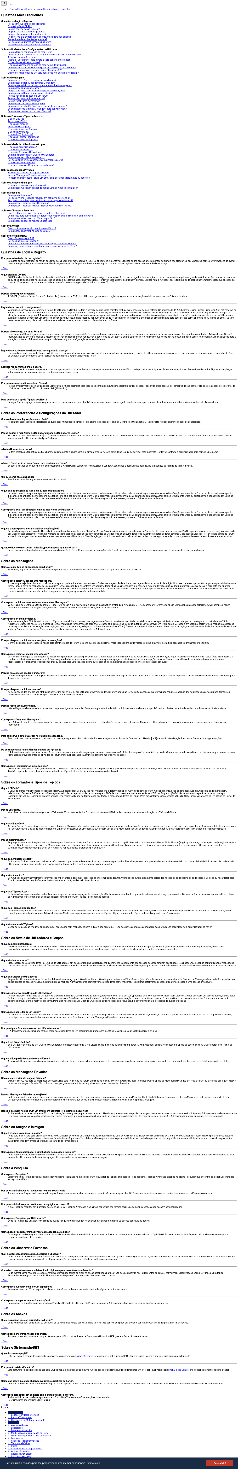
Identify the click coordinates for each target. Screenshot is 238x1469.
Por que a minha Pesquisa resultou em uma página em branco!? (40, 200)
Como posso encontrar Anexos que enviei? (29, 231)
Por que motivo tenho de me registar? (27, 24)
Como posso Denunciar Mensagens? (26, 103)
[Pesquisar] (4, 3)
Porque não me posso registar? (24, 29)
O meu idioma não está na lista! (24, 62)
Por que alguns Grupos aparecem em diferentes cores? (36, 160)
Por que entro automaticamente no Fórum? (30, 42)
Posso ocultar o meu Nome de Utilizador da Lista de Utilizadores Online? (44, 54)
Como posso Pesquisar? (20, 195)
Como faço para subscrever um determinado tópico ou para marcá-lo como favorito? (51, 215)
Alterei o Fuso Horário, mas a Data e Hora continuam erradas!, (39, 60)
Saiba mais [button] (93, 1463)
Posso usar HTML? (17, 121)
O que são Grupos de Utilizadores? (25, 152)
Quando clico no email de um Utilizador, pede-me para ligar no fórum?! (43, 72)
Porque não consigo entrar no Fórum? (27, 34)
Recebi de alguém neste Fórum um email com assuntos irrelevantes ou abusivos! (49, 177)
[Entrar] (8, 3)
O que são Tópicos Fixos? (20, 134)
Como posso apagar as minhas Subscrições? (30, 221)
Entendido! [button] (220, 1463)
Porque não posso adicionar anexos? (26, 98)
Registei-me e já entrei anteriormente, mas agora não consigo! (39, 36)
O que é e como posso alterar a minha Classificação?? (35, 70)
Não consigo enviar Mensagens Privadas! (28, 172)
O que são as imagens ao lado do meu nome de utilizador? (37, 65)
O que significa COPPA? (20, 26)
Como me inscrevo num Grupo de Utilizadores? (32, 154)
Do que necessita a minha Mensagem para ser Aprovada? (37, 108)
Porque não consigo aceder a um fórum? (28, 95)
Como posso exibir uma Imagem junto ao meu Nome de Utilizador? (42, 67)
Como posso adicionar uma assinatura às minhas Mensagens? (40, 85)
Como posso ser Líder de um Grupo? (26, 157)
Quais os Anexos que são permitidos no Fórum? (32, 228)
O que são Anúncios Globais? (22, 129)
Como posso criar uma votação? (24, 88)
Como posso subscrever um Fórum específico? (31, 218)
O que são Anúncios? (18, 131)
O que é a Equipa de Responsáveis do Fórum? (31, 165)
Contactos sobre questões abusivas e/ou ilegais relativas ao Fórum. (42, 243)
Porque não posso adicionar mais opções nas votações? (36, 90)
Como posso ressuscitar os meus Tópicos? (29, 111)
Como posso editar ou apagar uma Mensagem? (32, 83)
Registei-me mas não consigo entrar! (26, 31)
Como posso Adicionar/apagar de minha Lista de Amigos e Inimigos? (43, 188)
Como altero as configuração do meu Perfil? (30, 52)
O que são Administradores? (22, 147)
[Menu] (11, 4)
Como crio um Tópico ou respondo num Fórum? (32, 80)
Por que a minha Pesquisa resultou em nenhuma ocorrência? (39, 198)
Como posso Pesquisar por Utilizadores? (28, 203)
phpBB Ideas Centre (178, 1370)
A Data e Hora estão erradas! (22, 57)
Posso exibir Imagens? (19, 126)
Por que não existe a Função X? (24, 241)
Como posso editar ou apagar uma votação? (30, 93)
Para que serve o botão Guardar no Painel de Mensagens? (37, 106)
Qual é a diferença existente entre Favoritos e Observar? (36, 213)
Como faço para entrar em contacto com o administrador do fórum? (42, 246)
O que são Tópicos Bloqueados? (24, 137)
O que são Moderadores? (20, 149)
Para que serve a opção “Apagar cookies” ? (29, 44)
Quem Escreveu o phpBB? (21, 238)
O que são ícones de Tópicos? (23, 139)
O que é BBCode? (16, 118)
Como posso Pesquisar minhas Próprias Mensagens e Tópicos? (40, 205)
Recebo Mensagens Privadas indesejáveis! (29, 175)
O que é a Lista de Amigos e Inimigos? (27, 185)
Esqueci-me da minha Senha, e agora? (27, 39)
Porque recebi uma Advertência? (24, 101)
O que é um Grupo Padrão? (21, 162)
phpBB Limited (85, 1356)
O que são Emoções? (18, 124)
